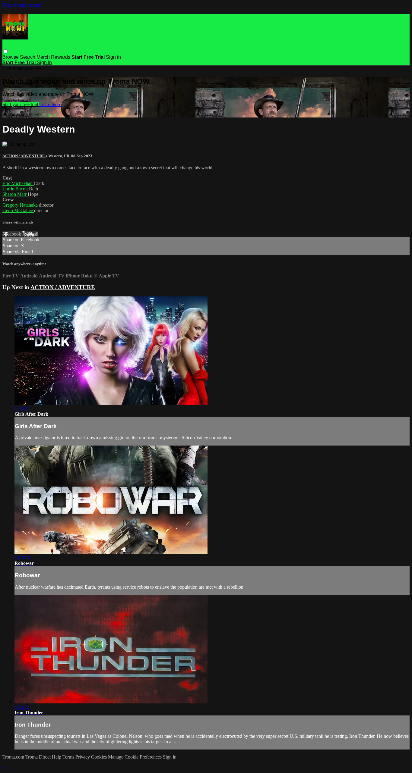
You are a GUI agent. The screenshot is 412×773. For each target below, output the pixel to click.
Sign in (113, 57)
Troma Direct (38, 756)
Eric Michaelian (18, 183)
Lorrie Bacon (15, 188)
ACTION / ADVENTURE (24, 156)
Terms (68, 756)
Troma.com (13, 756)
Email (32, 233)
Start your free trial (20, 104)
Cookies (99, 756)
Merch (43, 57)
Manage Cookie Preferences (135, 756)
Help (57, 756)
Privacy (83, 756)
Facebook (12, 233)
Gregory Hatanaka (20, 205)
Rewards (60, 57)
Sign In (44, 62)
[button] (6, 51)
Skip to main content (22, 5)
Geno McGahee (18, 210)
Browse (11, 57)
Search (28, 57)
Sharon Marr (15, 194)
